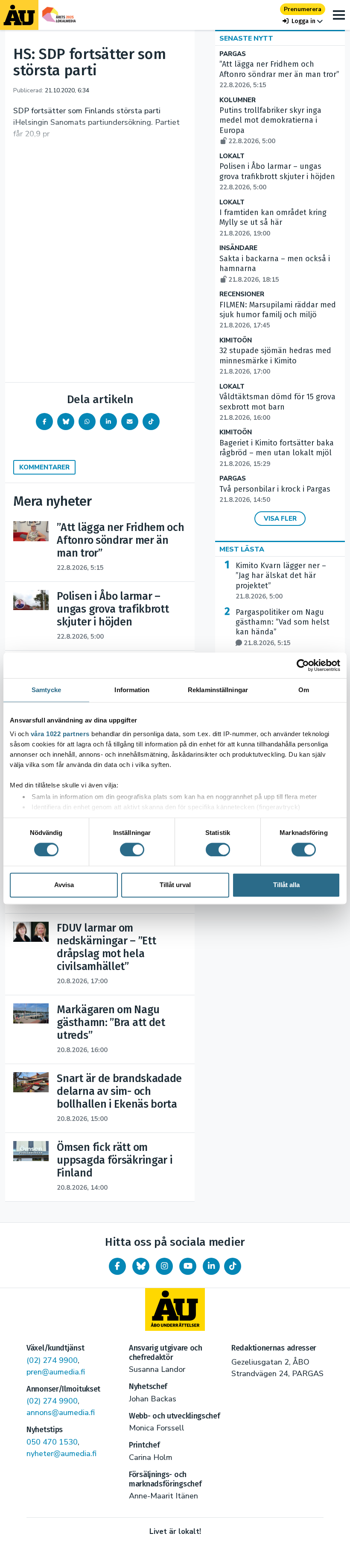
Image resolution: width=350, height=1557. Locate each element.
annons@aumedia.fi (60, 1412)
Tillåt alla (286, 885)
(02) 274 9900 (52, 1360)
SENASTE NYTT (246, 38)
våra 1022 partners (60, 733)
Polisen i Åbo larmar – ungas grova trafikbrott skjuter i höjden (277, 177)
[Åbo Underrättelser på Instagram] (164, 1266)
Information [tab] (131, 689)
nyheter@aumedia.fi (61, 1453)
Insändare (238, 248)
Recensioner (241, 294)
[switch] (132, 849)
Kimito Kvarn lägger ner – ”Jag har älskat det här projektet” (281, 581)
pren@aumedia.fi (55, 1372)
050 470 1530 (52, 1442)
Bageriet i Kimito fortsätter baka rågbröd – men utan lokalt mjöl (276, 453)
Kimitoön (235, 340)
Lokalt (232, 156)
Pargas (232, 54)
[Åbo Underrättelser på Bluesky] (140, 1266)
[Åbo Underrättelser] (175, 1309)
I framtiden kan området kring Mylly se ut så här (273, 223)
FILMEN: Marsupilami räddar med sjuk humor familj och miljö (277, 315)
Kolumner (237, 100)
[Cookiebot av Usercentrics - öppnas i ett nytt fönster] (302, 665)
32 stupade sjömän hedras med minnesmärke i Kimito (275, 361)
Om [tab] (303, 689)
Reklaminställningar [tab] (218, 689)
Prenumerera (302, 9)
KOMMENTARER (44, 467)
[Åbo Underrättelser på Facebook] (117, 1266)
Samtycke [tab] (46, 689)
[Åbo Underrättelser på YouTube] (187, 1266)
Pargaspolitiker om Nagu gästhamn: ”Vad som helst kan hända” (283, 627)
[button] (302, 21)
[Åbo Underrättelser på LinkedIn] (211, 1266)
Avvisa (64, 885)
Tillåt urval (175, 885)
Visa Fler (280, 518)
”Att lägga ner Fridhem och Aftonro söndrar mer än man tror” (279, 74)
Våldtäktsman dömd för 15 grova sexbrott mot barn (277, 407)
